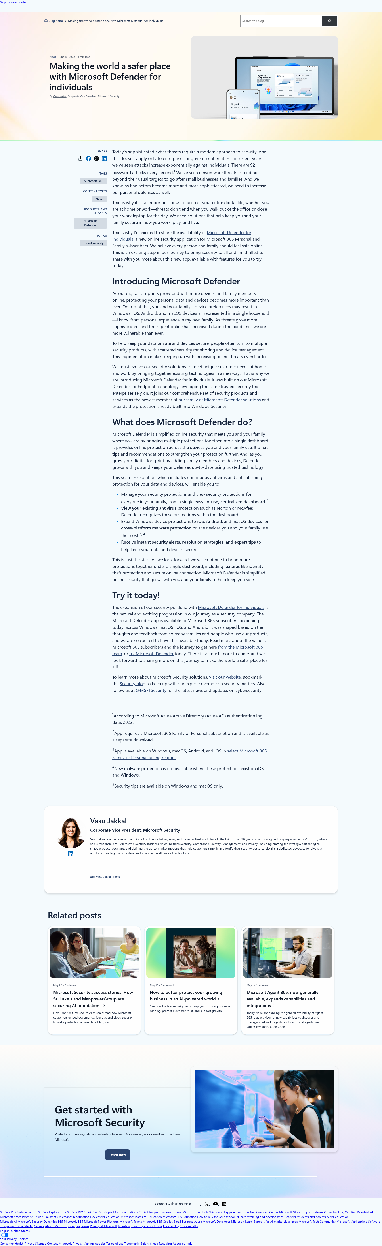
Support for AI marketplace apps (276, 1221)
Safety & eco (149, 1243)
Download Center (266, 1212)
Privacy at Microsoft (103, 1226)
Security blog (132, 683)
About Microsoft (56, 1226)
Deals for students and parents (305, 1217)
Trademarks (132, 1243)
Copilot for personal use (155, 1212)
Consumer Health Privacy (17, 1243)
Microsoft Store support (295, 1212)
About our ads (182, 1243)
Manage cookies (94, 1243)
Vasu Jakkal (59, 96)
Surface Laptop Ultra (52, 1212)
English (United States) (15, 1231)
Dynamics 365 (53, 1221)
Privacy (78, 1243)
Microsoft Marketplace (351, 1221)
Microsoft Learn (242, 1221)
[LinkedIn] (224, 1204)
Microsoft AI (8, 1221)
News (53, 56)
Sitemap (40, 1243)
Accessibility (171, 1226)
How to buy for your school (216, 1217)
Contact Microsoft (59, 1243)
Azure (198, 1221)
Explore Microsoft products (190, 1212)
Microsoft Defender (90, 223)
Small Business (183, 1221)
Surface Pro (8, 1212)
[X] (206, 1204)
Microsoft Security (30, 1221)
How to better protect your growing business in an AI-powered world (186, 996)
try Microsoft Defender (151, 653)
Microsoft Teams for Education (141, 1217)
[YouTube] (215, 1204)
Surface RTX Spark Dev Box (85, 1212)
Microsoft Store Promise (16, 1217)
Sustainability (189, 1226)
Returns (318, 1212)
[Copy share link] (80, 158)
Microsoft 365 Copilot (158, 1221)
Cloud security (93, 243)
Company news (78, 1226)
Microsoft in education (74, 1217)
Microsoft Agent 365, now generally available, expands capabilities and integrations (282, 999)
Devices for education (105, 1217)
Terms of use (114, 1243)
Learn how (117, 1155)
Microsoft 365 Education (179, 1217)
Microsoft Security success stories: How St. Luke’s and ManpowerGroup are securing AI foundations (93, 999)
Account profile (243, 1212)
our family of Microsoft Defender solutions (219, 399)
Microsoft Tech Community (317, 1221)
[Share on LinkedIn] (104, 158)
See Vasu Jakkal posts (105, 876)
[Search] (329, 21)
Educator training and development (259, 1217)
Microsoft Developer (216, 1221)
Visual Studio (24, 1226)
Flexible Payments (46, 1217)
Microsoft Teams (131, 1221)
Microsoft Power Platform (101, 1221)
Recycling (165, 1243)
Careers (39, 1226)
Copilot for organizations (121, 1212)
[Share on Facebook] (88, 158)
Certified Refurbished (359, 1212)
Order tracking (334, 1212)
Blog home (56, 21)
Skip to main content (14, 2)
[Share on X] (96, 158)
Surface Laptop (27, 1212)
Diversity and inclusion (146, 1226)
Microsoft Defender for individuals (231, 607)
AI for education (338, 1217)
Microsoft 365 (93, 181)
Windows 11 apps (220, 1212)
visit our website (225, 677)
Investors (124, 1226)
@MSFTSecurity (151, 690)
